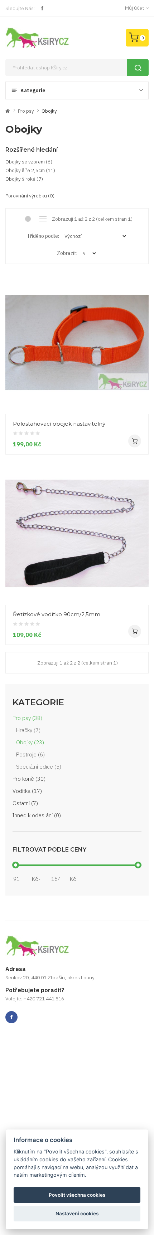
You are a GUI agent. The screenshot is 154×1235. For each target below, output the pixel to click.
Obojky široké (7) (24, 179)
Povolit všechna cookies (77, 1195)
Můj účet (134, 8)
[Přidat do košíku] (134, 441)
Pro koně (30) (29, 778)
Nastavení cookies (77, 1213)
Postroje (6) (30, 754)
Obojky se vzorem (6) (28, 161)
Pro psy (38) (27, 718)
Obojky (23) (30, 742)
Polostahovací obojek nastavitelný (59, 423)
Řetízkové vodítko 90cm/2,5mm (56, 614)
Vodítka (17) (27, 791)
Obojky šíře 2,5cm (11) (30, 170)
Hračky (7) (28, 730)
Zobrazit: (67, 253)
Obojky (49, 111)
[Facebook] (42, 8)
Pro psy (26, 111)
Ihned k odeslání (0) (37, 815)
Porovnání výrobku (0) (29, 195)
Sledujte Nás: (20, 8)
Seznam (43, 219)
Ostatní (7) (25, 803)
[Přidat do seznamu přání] (140, 387)
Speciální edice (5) (38, 766)
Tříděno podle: (43, 236)
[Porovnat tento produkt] (140, 400)
